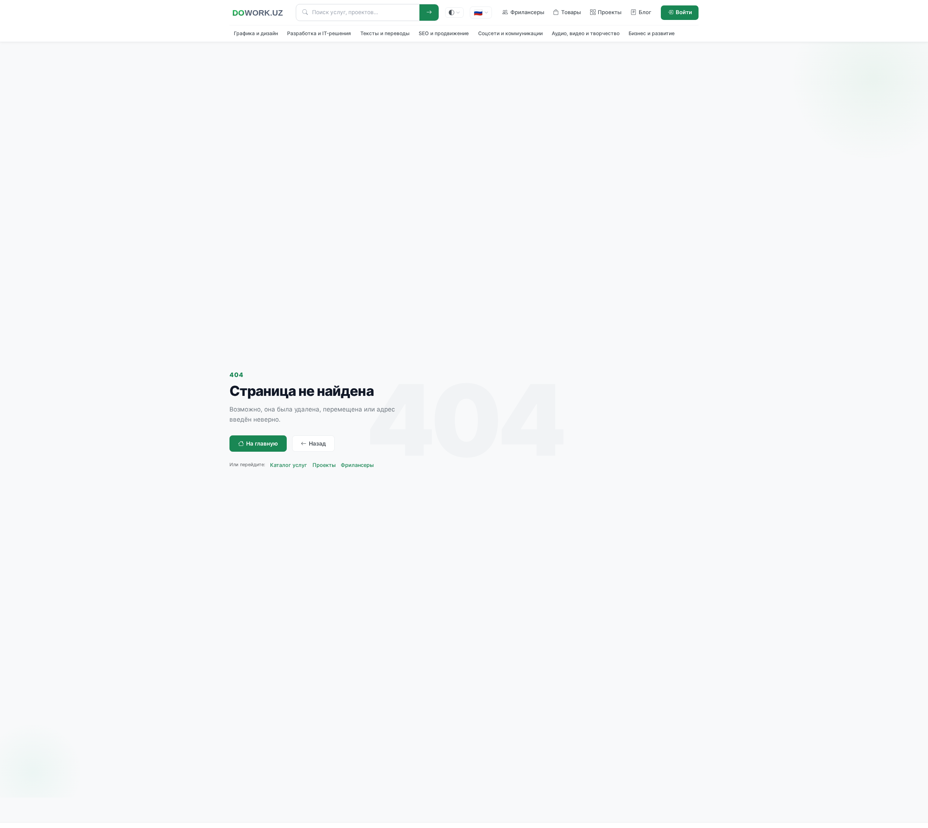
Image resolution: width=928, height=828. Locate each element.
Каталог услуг (288, 465)
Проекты (324, 465)
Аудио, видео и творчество (586, 33)
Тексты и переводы (385, 33)
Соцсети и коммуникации (510, 33)
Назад (317, 443)
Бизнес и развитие (652, 33)
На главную (262, 443)
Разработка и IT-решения (319, 33)
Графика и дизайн (256, 33)
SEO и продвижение (444, 33)
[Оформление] (454, 12)
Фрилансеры (357, 465)
